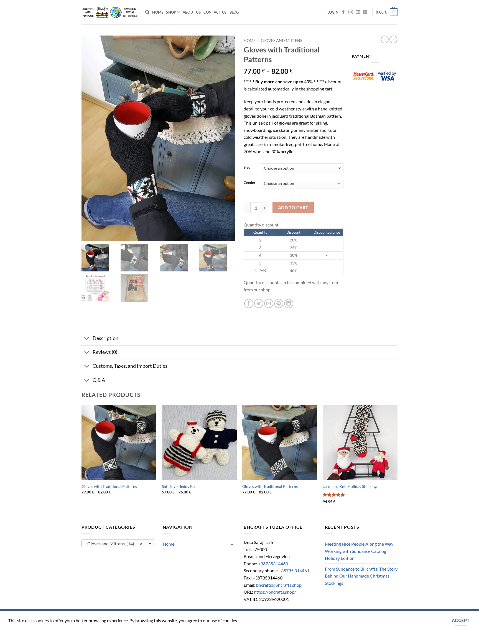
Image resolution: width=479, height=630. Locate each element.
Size (247, 168)
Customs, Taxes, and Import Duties (130, 366)
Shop (171, 12)
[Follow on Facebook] (343, 12)
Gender (249, 183)
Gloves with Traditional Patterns (109, 486)
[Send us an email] (358, 12)
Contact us (215, 12)
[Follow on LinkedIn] (365, 12)
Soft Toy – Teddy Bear (180, 486)
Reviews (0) (105, 352)
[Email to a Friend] (268, 303)
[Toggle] (86, 339)
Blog (234, 12)
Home (157, 12)
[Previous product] (393, 39)
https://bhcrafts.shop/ (275, 591)
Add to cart (293, 207)
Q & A (99, 380)
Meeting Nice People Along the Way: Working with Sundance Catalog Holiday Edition (359, 551)
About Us (192, 12)
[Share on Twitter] (258, 303)
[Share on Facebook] (248, 303)
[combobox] (117, 543)
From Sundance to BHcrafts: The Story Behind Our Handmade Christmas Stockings (361, 576)
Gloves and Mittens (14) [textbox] (114, 543)
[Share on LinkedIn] (288, 303)
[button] (332, 12)
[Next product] (385, 39)
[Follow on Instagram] (350, 12)
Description (105, 338)
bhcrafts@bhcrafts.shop (279, 585)
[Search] (147, 12)
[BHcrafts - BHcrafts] (109, 12)
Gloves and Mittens (281, 40)
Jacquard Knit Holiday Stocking (350, 486)
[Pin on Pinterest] (278, 303)
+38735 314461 (294, 570)
